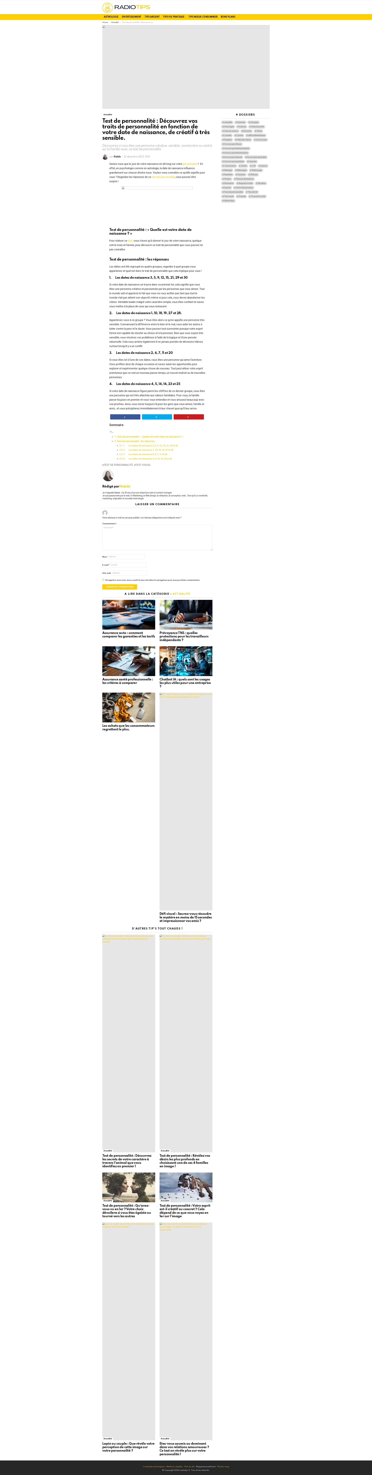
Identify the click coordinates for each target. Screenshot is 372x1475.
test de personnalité (163, 176)
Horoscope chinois (232, 144)
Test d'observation (244, 188)
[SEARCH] (268, 17)
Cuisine (240, 135)
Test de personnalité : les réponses (136, 441)
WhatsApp (229, 201)
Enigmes (228, 140)
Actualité (181, 594)
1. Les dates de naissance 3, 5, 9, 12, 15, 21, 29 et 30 (150, 445)
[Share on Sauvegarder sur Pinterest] (189, 416)
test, (130, 240)
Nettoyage (257, 170)
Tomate (242, 196)
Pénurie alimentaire (245, 179)
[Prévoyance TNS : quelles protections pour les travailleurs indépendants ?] (186, 615)
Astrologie (111, 17)
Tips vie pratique (173, 17)
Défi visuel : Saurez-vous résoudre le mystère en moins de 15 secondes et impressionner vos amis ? (186, 917)
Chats (259, 131)
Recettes (262, 183)
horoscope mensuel (233, 157)
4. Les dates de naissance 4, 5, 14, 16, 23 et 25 (147, 458)
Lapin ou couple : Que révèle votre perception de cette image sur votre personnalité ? (128, 1447)
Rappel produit (246, 183)
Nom (105, 557)
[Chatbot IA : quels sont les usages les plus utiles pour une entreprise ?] (186, 661)
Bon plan (247, 131)
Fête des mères (244, 140)
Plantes (227, 179)
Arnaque (254, 122)
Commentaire (109, 524)
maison (264, 166)
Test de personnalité (118, 465)
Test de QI (252, 192)
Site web (106, 573)
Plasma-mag (223, 1467)
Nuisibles (228, 175)
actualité (228, 122)
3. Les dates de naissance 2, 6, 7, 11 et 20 (145, 454)
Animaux (241, 122)
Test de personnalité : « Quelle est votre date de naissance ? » (150, 436)
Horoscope (261, 140)
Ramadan (228, 183)
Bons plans (228, 17)
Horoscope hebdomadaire (236, 148)
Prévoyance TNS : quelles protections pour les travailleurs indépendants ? (184, 636)
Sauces (227, 188)
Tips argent (152, 17)
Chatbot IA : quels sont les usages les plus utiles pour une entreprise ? (185, 683)
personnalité (190, 163)
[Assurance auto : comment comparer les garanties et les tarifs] (128, 615)
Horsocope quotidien (234, 161)
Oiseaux (241, 175)
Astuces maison (231, 131)
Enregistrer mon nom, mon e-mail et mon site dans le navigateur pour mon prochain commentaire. (152, 580)
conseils (227, 135)
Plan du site (189, 1467)
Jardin (244, 166)
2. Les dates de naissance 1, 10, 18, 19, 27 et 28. (148, 450)
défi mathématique (256, 135)
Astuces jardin (257, 127)
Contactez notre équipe (154, 1467)
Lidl (253, 166)
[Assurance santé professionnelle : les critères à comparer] (128, 661)
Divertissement (131, 17)
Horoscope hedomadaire (236, 153)
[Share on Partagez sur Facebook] (125, 416)
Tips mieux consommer (203, 17)
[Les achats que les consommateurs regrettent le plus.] (128, 707)
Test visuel (143, 465)
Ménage (228, 170)
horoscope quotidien (256, 157)
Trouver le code (258, 196)
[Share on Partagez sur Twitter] (157, 416)
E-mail (106, 565)
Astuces (242, 127)
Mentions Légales (174, 1467)
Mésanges (242, 170)
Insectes (252, 161)
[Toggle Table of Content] (111, 432)
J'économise (230, 166)
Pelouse (253, 175)
